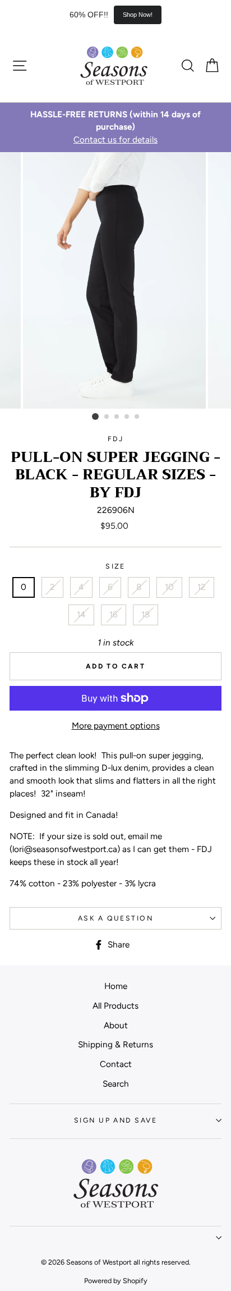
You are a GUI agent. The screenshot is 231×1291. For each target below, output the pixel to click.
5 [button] (137, 417)
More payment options (116, 725)
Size (115, 566)
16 (113, 614)
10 (169, 587)
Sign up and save (115, 1120)
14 (81, 614)
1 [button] (95, 416)
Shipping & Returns (115, 1044)
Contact (116, 1064)
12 (201, 587)
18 (145, 614)
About (116, 1025)
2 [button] (107, 417)
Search (116, 1083)
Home (115, 986)
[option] (115, 127)
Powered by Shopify (115, 1280)
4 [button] (127, 417)
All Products (115, 1005)
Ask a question (115, 918)
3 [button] (117, 417)
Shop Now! (138, 14)
